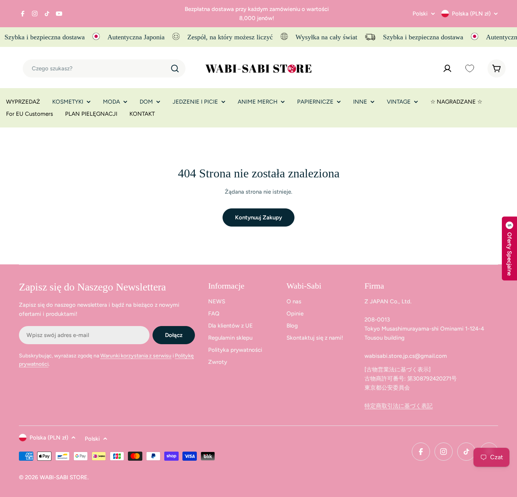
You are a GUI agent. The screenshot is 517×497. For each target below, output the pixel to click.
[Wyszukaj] (174, 68)
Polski (420, 14)
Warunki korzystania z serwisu (135, 356)
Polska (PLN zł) (471, 13)
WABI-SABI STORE (63, 477)
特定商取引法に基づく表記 (398, 405)
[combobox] (104, 68)
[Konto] (447, 68)
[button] (509, 249)
